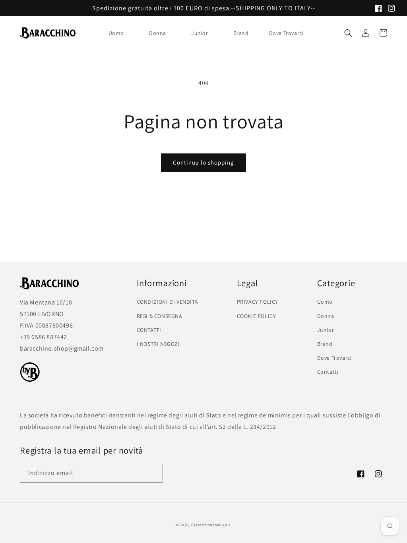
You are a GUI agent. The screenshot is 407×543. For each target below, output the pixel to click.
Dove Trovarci (334, 357)
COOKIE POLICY (256, 316)
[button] (119, 33)
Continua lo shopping (203, 162)
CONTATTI (149, 330)
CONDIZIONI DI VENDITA (167, 301)
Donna (157, 33)
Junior (199, 33)
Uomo (116, 33)
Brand (241, 33)
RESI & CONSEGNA (159, 316)
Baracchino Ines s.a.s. (211, 524)
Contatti (328, 371)
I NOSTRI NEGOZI (158, 343)
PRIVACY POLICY (257, 301)
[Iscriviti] (154, 473)
